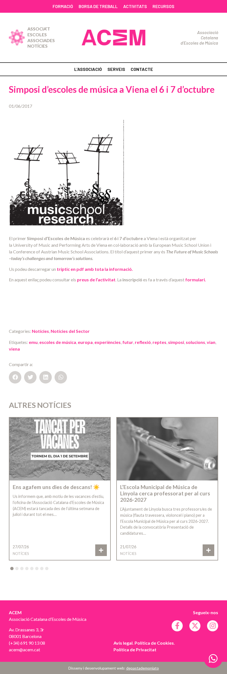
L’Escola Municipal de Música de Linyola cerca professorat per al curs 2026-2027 (165, 493)
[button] (15, 377)
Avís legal (123, 642)
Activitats (135, 6)
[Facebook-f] (177, 625)
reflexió (143, 342)
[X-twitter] (194, 625)
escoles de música (57, 342)
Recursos (163, 6)
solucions (195, 342)
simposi (176, 342)
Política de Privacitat (135, 649)
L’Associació (88, 69)
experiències (107, 342)
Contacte (142, 69)
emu (33, 342)
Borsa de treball (98, 6)
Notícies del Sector (70, 331)
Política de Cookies (154, 642)
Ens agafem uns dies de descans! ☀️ (56, 487)
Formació (63, 6)
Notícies (37, 45)
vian (211, 342)
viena (14, 348)
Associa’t (38, 28)
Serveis (116, 69)
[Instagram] (212, 625)
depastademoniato (142, 668)
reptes (159, 342)
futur (127, 342)
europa (85, 342)
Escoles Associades (41, 37)
